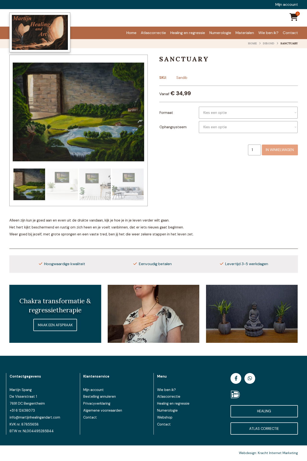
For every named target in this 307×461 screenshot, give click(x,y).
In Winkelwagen (280, 150)
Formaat (166, 113)
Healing (264, 411)
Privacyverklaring (96, 403)
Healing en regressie (173, 403)
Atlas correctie (264, 428)
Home (252, 43)
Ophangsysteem (173, 127)
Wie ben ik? (166, 390)
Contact (90, 417)
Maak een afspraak (55, 325)
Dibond (268, 43)
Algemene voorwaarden (102, 410)
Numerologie (167, 410)
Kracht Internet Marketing (278, 453)
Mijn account (286, 4)
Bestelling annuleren (99, 396)
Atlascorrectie (168, 396)
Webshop (164, 417)
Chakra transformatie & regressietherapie (55, 305)
